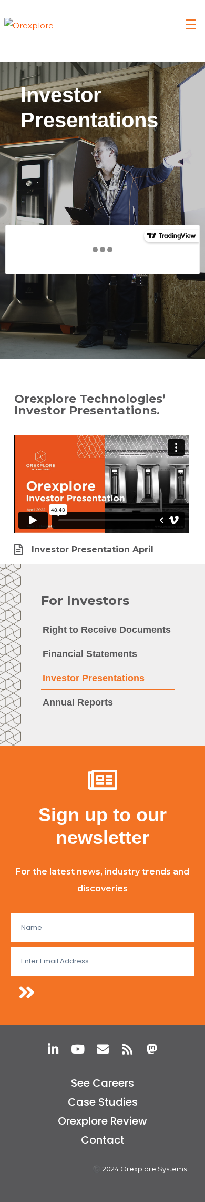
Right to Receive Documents (107, 629)
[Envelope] (103, 1049)
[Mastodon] (152, 1049)
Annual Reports (78, 702)
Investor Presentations (94, 678)
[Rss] (127, 1049)
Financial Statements (90, 654)
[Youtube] (78, 1049)
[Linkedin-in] (53, 1049)
